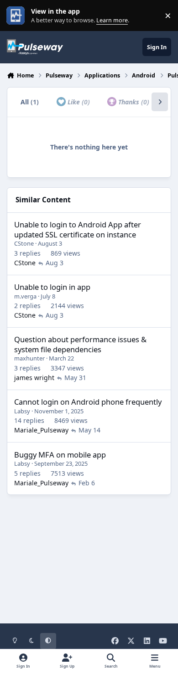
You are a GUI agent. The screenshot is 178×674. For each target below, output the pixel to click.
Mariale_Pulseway (41, 430)
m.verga (25, 296)
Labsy (22, 411)
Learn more (17, 15)
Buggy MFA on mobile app (60, 454)
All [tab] (30, 102)
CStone (24, 243)
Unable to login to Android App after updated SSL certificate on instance (77, 229)
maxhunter (29, 358)
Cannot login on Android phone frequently (88, 401)
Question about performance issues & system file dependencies (80, 344)
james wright (34, 377)
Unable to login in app (52, 287)
